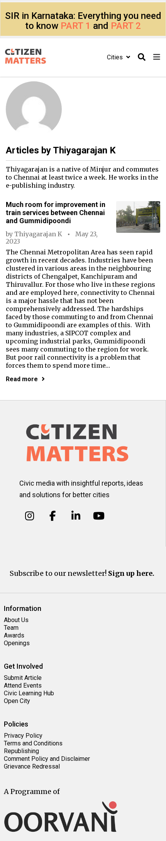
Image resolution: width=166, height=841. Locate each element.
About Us (16, 620)
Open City (17, 701)
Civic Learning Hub (29, 693)
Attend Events (23, 685)
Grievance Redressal (32, 766)
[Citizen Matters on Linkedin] (76, 516)
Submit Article (23, 677)
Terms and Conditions (33, 743)
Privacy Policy (23, 735)
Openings (17, 643)
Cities (115, 57)
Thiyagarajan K (38, 234)
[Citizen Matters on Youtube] (98, 516)
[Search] (142, 57)
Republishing (21, 751)
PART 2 (126, 25)
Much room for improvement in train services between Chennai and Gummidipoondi (55, 212)
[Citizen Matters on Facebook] (52, 516)
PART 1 (76, 25)
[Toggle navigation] (156, 57)
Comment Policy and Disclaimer (47, 758)
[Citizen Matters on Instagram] (29, 516)
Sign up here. (131, 573)
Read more (22, 379)
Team (11, 627)
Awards (14, 635)
